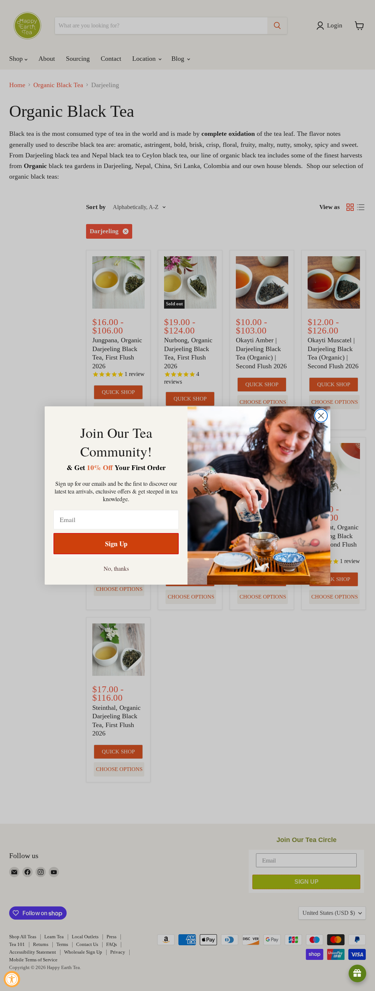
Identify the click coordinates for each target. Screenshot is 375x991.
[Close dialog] (321, 415)
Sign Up (116, 543)
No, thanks (116, 568)
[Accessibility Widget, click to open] (12, 979)
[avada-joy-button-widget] (357, 973)
